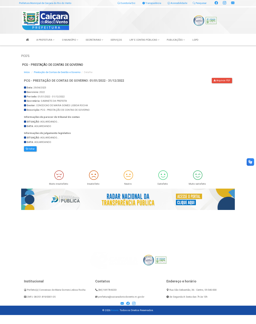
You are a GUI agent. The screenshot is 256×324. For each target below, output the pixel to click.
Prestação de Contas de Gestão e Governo (57, 72)
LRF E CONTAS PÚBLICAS (143, 39)
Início (27, 72)
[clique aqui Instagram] (133, 304)
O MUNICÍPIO (69, 39)
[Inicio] (27, 40)
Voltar (31, 149)
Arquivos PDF (223, 80)
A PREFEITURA (44, 39)
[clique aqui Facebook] (128, 304)
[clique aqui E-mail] (122, 304)
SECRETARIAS (94, 39)
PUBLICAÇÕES (175, 39)
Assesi (115, 310)
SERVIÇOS (116, 39)
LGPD (195, 39)
